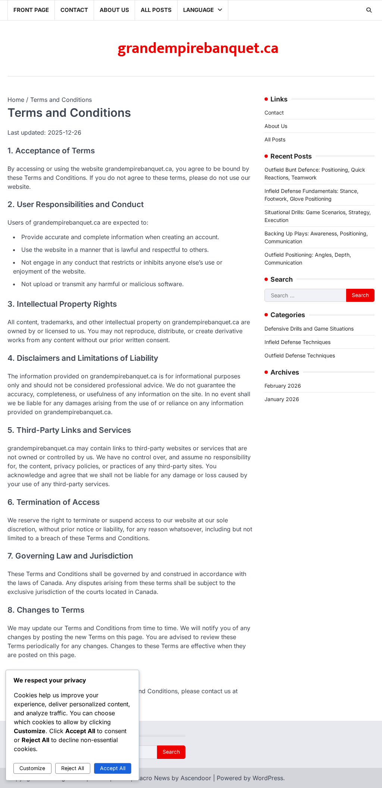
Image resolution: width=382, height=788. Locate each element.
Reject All (72, 768)
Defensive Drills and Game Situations (309, 328)
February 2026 (282, 385)
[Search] (369, 10)
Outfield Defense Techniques (299, 355)
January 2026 (281, 399)
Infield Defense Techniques (297, 342)
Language (198, 9)
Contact (74, 9)
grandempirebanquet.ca (198, 48)
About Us (114, 9)
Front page (31, 9)
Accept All (112, 768)
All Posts (156, 9)
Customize (32, 768)
